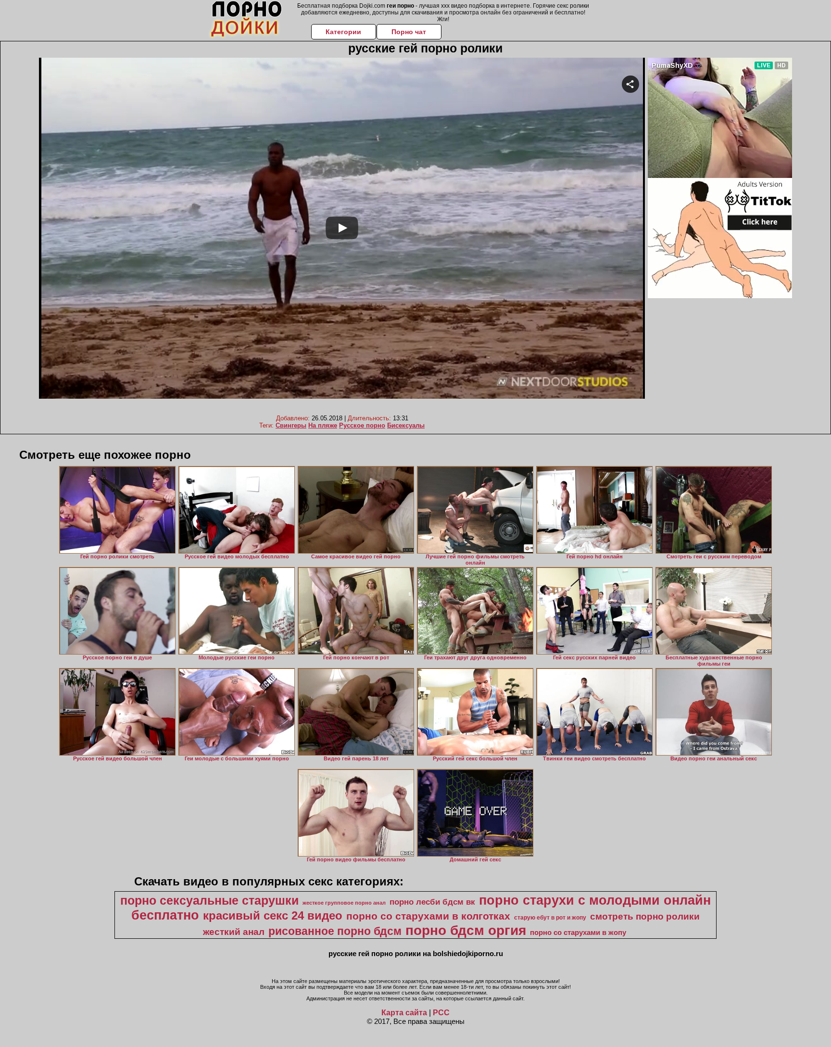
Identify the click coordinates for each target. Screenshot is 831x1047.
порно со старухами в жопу (578, 932)
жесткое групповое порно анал (344, 903)
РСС (441, 1013)
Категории (343, 32)
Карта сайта (404, 1013)
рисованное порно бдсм (335, 931)
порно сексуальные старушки (209, 900)
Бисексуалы (406, 425)
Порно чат (408, 32)
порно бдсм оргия (465, 930)
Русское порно (362, 425)
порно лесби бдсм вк (432, 902)
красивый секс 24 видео (272, 915)
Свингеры (291, 425)
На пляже (322, 425)
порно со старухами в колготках (428, 916)
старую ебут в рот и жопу (550, 917)
